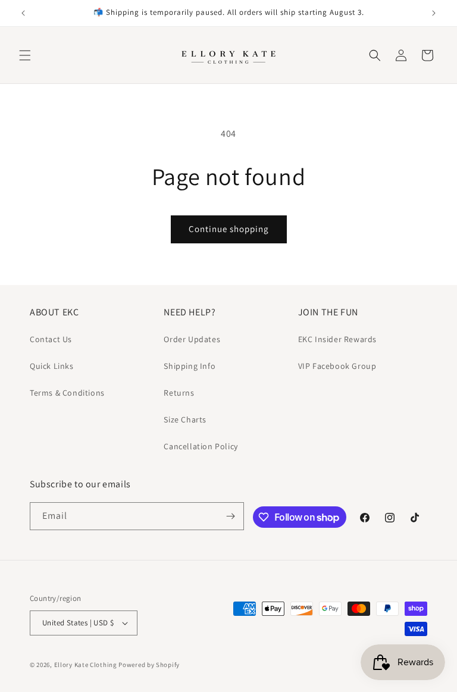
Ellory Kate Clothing (85, 664)
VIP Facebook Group (337, 366)
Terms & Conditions (67, 392)
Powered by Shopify (149, 664)
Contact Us (51, 339)
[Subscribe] (230, 516)
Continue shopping (229, 228)
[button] (25, 55)
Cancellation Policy (200, 446)
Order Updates (192, 339)
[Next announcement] (434, 13)
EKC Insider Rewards (337, 339)
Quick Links (52, 366)
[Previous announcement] (23, 13)
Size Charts (185, 419)
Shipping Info (189, 366)
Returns (179, 392)
